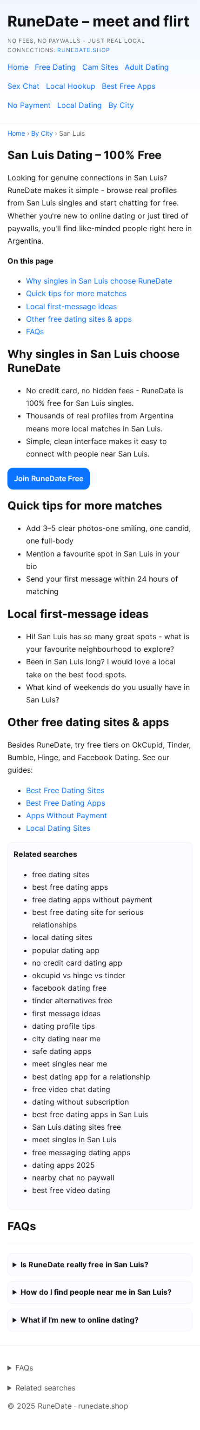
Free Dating (55, 67)
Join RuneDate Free (48, 478)
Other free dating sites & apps (79, 319)
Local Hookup (70, 86)
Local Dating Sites (58, 828)
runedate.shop (83, 49)
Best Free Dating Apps (65, 803)
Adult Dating (147, 67)
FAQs (35, 331)
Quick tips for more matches (76, 293)
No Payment (29, 105)
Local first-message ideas (71, 306)
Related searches (45, 1387)
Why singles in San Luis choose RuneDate (99, 280)
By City (121, 105)
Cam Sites (100, 67)
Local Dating (79, 105)
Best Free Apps (128, 86)
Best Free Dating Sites (65, 790)
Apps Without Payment (66, 815)
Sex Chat (23, 86)
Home (17, 67)
